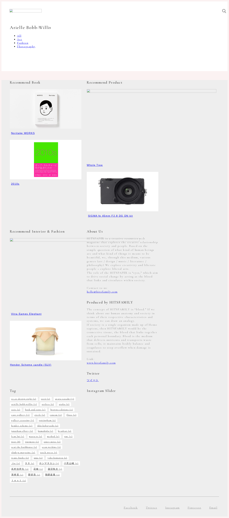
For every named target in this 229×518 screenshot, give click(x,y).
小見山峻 (71, 463)
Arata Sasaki (64, 398)
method (53, 436)
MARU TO (35, 436)
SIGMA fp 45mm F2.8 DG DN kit (110, 215)
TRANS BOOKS (20, 457)
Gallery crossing (22, 420)
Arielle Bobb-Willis (24, 404)
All (19, 36)
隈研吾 (34, 474)
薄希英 (17, 474)
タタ (29, 463)
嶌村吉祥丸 (20, 469)
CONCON (56, 415)
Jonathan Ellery (22, 431)
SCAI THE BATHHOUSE (24, 447)
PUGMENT (32, 441)
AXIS (15, 409)
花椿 (38, 469)
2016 (45, 398)
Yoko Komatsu (57, 457)
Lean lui (17, 436)
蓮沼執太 (55, 469)
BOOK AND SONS (35, 409)
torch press (48, 452)
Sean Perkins (51, 447)
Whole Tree (95, 165)
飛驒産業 (52, 474)
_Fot (15, 463)
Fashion (22, 43)
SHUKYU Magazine (23, 452)
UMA (38, 457)
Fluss (71, 415)
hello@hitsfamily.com (102, 291)
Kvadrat (64, 431)
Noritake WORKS (23, 133)
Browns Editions (61, 409)
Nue (68, 436)
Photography (26, 46)
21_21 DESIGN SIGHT (23, 398)
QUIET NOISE (52, 441)
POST (15, 441)
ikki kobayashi (47, 425)
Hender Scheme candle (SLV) (31, 364)
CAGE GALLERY (20, 415)
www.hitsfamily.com (101, 363)
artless (48, 404)
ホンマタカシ (49, 463)
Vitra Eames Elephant (26, 313)
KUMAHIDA (45, 431)
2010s (15, 183)
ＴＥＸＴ (18, 480)
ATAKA (64, 404)
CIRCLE (40, 415)
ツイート (93, 380)
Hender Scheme (22, 425)
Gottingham (47, 420)
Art (19, 39)
